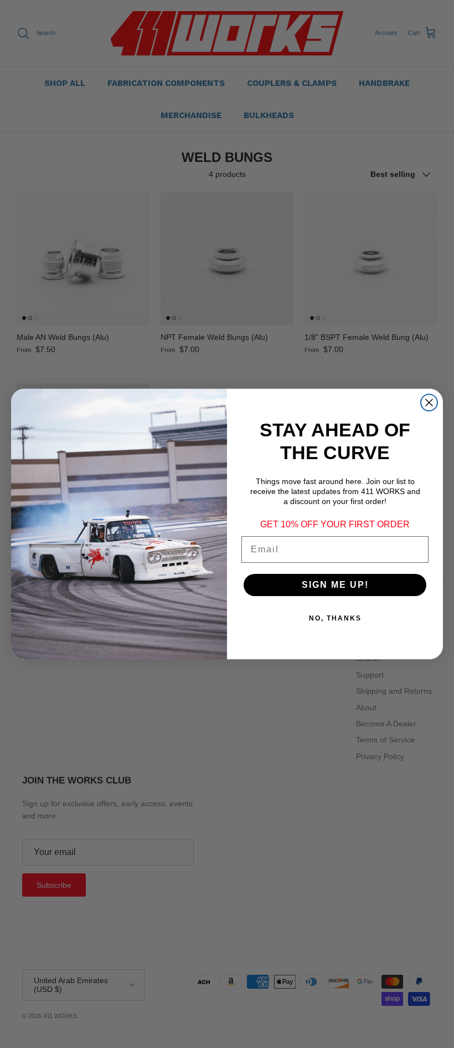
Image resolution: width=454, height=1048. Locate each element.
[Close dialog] (429, 402)
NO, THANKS (335, 618)
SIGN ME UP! (335, 584)
